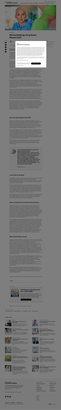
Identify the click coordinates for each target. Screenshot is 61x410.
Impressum (18, 60)
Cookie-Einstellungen (20, 65)
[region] (30, 54)
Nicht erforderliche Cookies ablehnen (23, 63)
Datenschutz (22, 60)
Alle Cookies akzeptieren (36, 63)
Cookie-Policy (26, 60)
